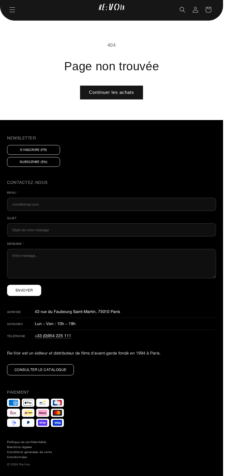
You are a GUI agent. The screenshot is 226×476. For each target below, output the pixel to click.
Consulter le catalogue (40, 369)
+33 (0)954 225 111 (53, 335)
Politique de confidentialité (26, 442)
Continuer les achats (111, 92)
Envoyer (24, 290)
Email (13, 192)
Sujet (11, 218)
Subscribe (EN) (33, 162)
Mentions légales (19, 447)
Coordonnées (17, 457)
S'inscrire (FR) (33, 150)
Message (15, 244)
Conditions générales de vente (29, 452)
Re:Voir (24, 464)
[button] (12, 9)
